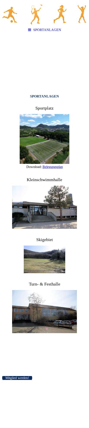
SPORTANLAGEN (47, 30)
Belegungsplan (53, 167)
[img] (44, 13)
